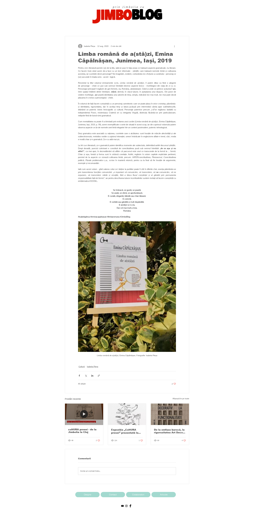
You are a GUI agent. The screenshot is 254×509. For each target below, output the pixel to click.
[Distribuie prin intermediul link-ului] (98, 375)
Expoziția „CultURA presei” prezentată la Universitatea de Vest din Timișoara (125, 431)
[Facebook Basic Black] (130, 505)
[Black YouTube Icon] (122, 505)
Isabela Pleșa (92, 366)
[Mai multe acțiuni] (174, 46)
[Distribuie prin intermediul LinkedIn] (92, 375)
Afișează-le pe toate (181, 398)
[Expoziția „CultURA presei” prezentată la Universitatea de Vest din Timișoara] (127, 414)
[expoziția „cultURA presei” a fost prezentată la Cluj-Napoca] (84, 414)
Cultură (82, 366)
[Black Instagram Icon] (126, 505)
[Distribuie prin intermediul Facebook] (79, 375)
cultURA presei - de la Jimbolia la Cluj (82, 430)
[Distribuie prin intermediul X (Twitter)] (86, 375)
